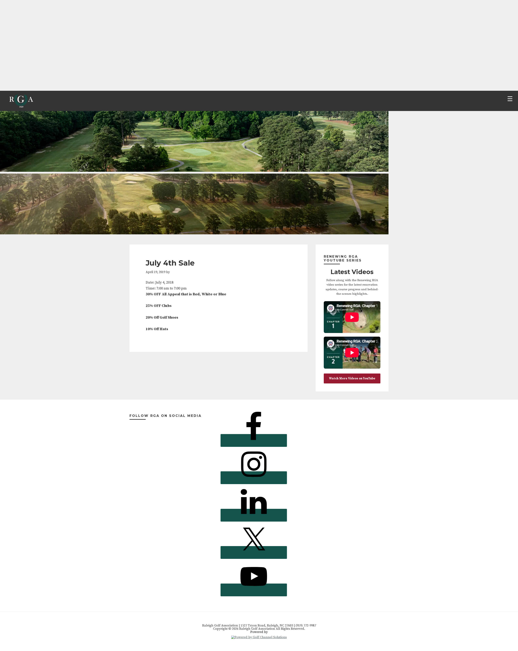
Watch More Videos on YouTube (352, 378)
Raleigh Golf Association (20, 101)
